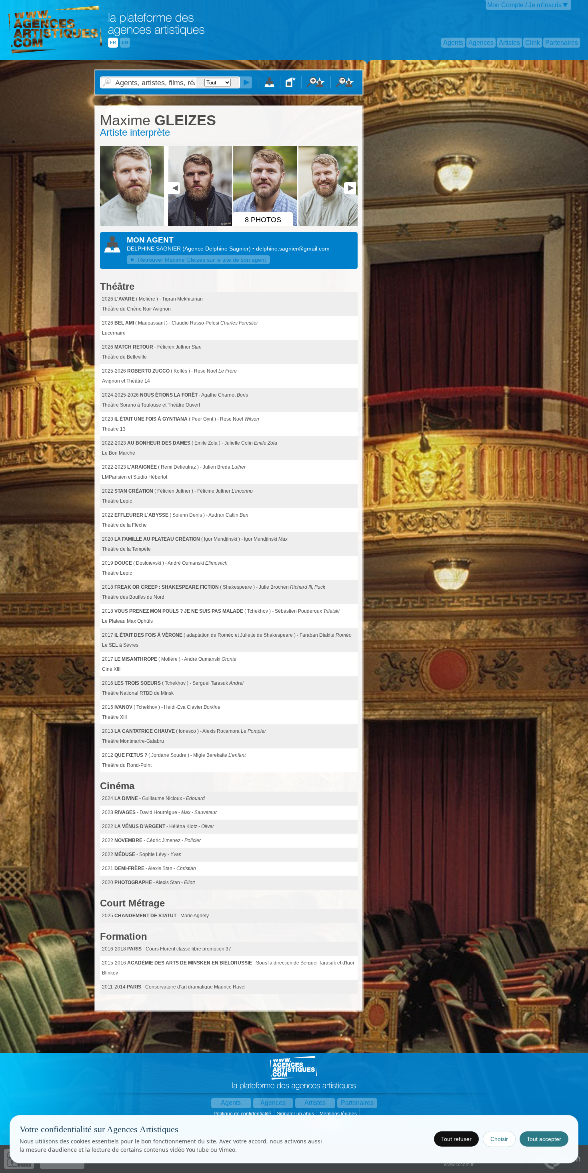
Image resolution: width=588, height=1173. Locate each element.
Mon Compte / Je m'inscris (524, 5)
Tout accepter (544, 1139)
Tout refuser (456, 1139)
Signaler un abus (296, 1114)
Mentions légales (339, 1114)
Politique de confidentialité (243, 1114)
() (217, 248)
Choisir (499, 1139)
